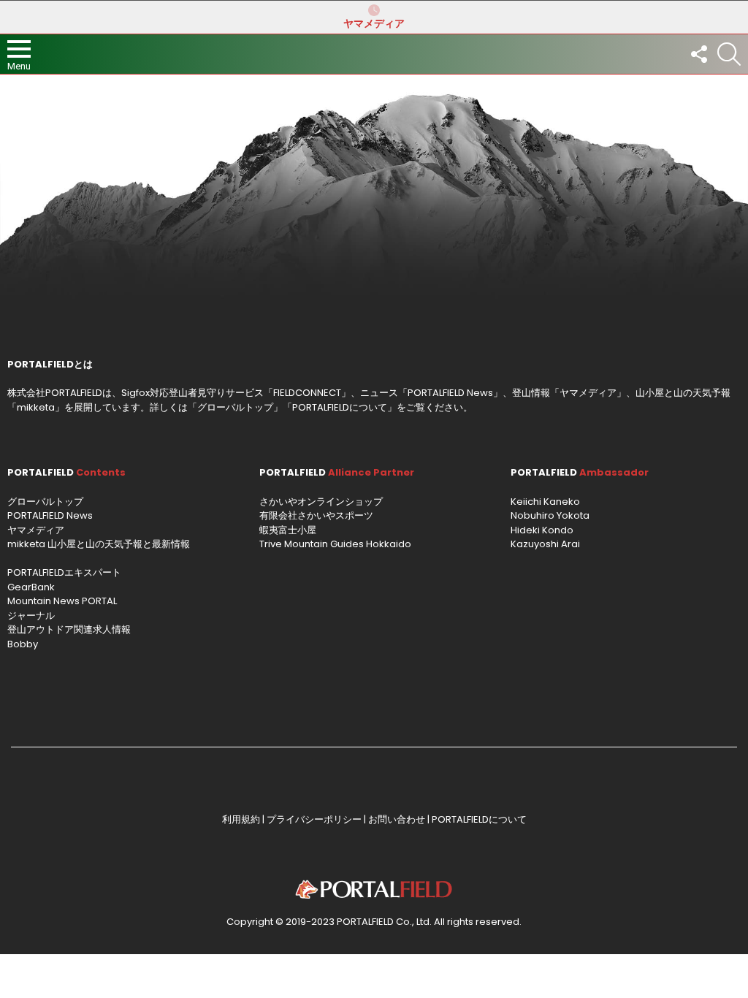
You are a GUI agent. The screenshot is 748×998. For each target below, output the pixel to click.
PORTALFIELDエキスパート (64, 572)
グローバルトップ (235, 407)
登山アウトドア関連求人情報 (69, 629)
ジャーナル (31, 615)
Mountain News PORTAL (62, 601)
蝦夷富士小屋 (287, 530)
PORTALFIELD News (50, 515)
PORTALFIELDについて (339, 407)
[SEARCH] (729, 54)
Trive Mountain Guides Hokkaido (335, 544)
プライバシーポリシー (314, 819)
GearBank (31, 587)
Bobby (22, 644)
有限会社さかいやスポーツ (316, 515)
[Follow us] (698, 54)
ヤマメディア (374, 23)
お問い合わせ (396, 819)
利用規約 (241, 819)
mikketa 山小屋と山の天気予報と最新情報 (98, 544)
